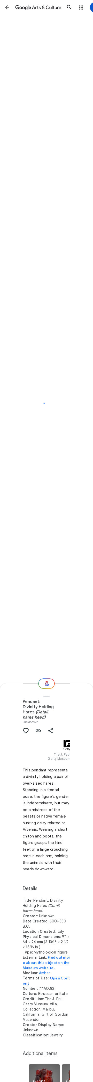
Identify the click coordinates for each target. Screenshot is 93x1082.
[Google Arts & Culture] (38, 7)
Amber (44, 973)
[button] (7, 7)
